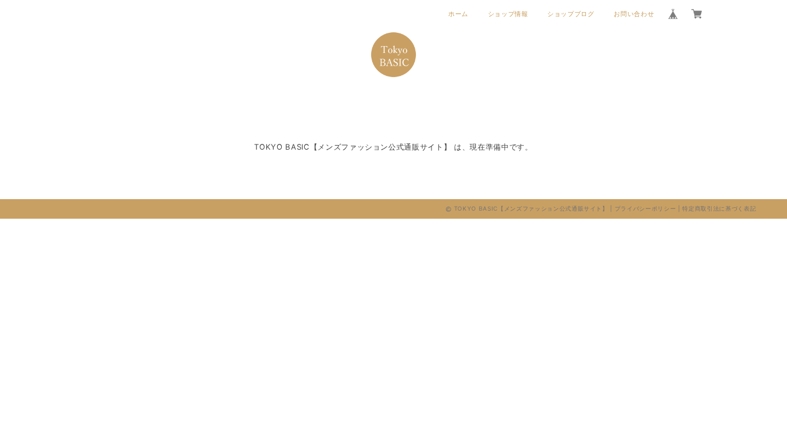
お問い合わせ (634, 14)
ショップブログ (571, 14)
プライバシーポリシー (645, 208)
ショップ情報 (508, 14)
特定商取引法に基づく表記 (719, 208)
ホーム (458, 14)
